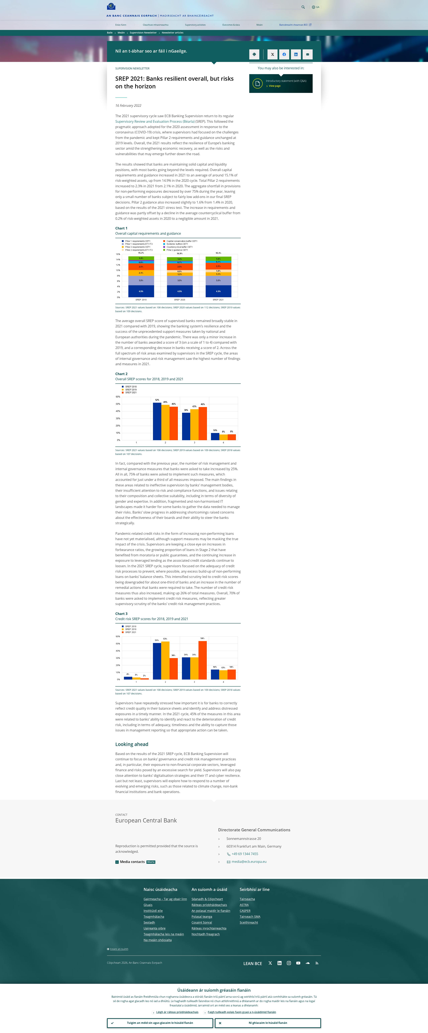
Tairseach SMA (250, 916)
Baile (110, 33)
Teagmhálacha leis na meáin (164, 934)
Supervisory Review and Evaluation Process (148, 122)
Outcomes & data (231, 25)
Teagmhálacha (154, 916)
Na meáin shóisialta (158, 940)
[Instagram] (289, 963)
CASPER (245, 910)
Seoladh (149, 922)
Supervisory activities (195, 25)
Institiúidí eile (153, 910)
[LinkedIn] (280, 963)
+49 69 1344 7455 (245, 854)
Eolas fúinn (120, 25)
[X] (270, 963)
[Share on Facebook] (284, 54)
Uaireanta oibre (155, 928)
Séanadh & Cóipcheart (207, 899)
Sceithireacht (249, 922)
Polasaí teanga (202, 916)
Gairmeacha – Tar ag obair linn (165, 899)
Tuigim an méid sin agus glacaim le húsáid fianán (160, 1023)
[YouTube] (298, 963)
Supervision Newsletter (143, 33)
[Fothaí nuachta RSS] (317, 963)
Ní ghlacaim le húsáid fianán (268, 1023)
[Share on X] (273, 54)
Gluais (148, 905)
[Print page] (254, 54)
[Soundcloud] (308, 963)
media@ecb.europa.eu (249, 862)
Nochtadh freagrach (206, 934)
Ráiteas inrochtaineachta (209, 928)
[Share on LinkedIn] (296, 54)
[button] (309, 7)
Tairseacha (247, 899)
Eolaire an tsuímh (119, 949)
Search (303, 7)
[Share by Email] (308, 54)
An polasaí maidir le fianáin (211, 910)
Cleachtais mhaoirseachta (155, 25)
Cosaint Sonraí (202, 922)
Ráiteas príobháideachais (209, 905)
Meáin (259, 25)
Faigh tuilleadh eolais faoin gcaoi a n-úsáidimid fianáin (242, 1012)
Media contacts (132, 862)
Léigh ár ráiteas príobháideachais (177, 1012)
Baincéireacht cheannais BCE (293, 25)
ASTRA (244, 905)
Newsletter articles (172, 33)
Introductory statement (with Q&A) (286, 83)
